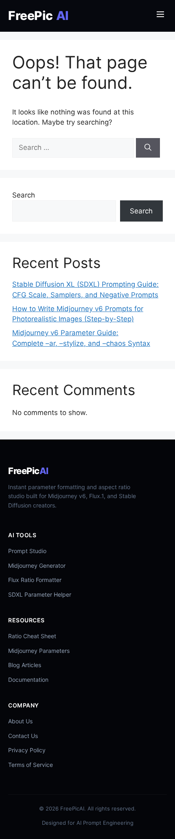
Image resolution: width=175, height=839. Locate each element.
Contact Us (23, 735)
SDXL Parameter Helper (39, 594)
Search (23, 195)
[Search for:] (74, 147)
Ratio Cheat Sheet (32, 636)
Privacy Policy (27, 750)
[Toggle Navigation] (160, 16)
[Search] (148, 148)
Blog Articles (24, 664)
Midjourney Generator (37, 565)
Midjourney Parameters (39, 650)
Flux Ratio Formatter (34, 579)
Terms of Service (30, 764)
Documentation (28, 679)
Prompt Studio (27, 550)
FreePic (38, 15)
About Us (20, 721)
